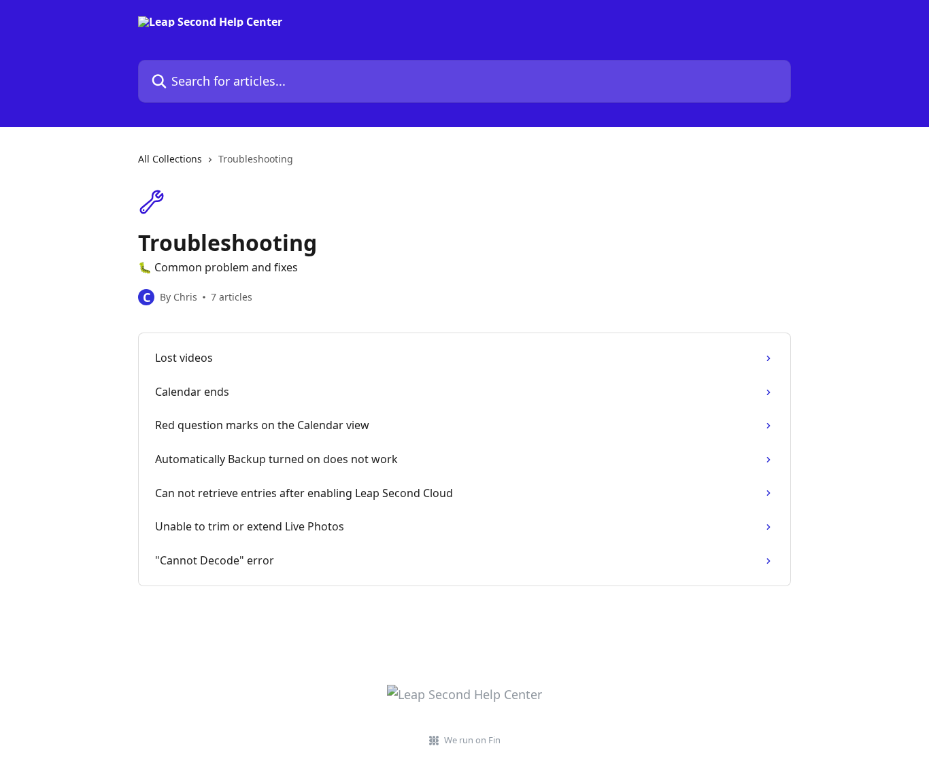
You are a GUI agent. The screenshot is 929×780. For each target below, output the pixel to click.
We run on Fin (472, 740)
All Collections (170, 158)
